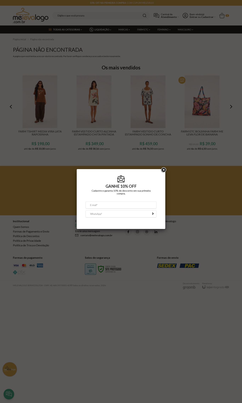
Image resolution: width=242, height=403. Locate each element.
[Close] (163, 172)
